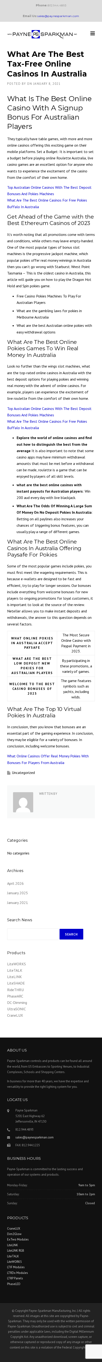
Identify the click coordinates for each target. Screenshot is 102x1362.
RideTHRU (15, 989)
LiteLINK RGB (15, 1251)
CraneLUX (15, 1015)
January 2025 (17, 892)
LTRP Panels (15, 1278)
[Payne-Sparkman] (42, 34)
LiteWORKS (16, 964)
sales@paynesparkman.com (34, 1137)
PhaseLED (13, 1284)
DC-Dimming (17, 1002)
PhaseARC (15, 996)
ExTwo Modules (18, 1239)
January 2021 (17, 902)
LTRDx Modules (17, 1273)
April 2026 (15, 883)
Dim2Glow (14, 1234)
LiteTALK (14, 970)
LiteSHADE (16, 983)
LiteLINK (14, 976)
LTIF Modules (16, 1267)
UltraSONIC (16, 1009)
